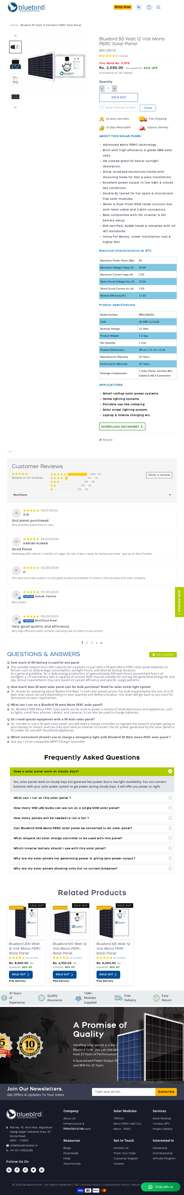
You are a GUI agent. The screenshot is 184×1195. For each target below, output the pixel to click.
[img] (31, 510)
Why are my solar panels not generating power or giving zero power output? (74, 858)
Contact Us (121, 1148)
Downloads (71, 1153)
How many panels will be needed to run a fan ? (51, 818)
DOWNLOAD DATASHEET (120, 426)
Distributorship (162, 1153)
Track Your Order (125, 1153)
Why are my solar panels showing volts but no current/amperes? (65, 868)
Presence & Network (77, 1129)
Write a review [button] (159, 475)
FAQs (67, 1158)
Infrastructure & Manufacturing (73, 1126)
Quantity (105, 81)
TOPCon (119, 1118)
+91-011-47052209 (21, 1150)
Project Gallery (162, 1129)
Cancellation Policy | (117, 1185)
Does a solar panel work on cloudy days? (46, 771)
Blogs (67, 1148)
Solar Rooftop (162, 1118)
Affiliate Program (164, 1158)
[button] (107, 56)
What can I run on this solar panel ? (42, 798)
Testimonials (72, 1164)
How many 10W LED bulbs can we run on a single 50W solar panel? (67, 808)
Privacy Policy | (92, 1185)
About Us (69, 1118)
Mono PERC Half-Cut (127, 1124)
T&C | (77, 1185)
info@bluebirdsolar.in (24, 1145)
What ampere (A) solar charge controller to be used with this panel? (68, 838)
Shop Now (123, 7)
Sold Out (19, 974)
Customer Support (126, 1158)
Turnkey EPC (161, 1124)
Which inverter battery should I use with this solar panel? (60, 848)
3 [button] (92, 643)
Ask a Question (164, 654)
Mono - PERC (122, 1129)
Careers (119, 1164)
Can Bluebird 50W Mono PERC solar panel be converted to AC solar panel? (73, 828)
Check (148, 108)
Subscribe (166, 1092)
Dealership (160, 1148)
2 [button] (87, 643)
